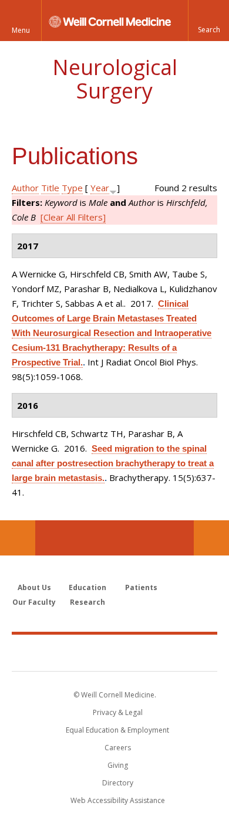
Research (87, 602)
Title (50, 188)
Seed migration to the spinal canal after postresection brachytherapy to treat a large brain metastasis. (113, 463)
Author (25, 188)
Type (72, 188)
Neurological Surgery (114, 79)
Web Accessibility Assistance (117, 800)
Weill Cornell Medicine (114, 652)
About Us (34, 587)
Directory (117, 783)
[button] (208, 20)
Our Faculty (34, 602)
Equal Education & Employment (117, 730)
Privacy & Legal (118, 712)
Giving (117, 765)
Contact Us (211, 537)
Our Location (17, 537)
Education (87, 587)
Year (99, 188)
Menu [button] (21, 30)
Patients (141, 587)
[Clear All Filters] (73, 217)
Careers (118, 748)
